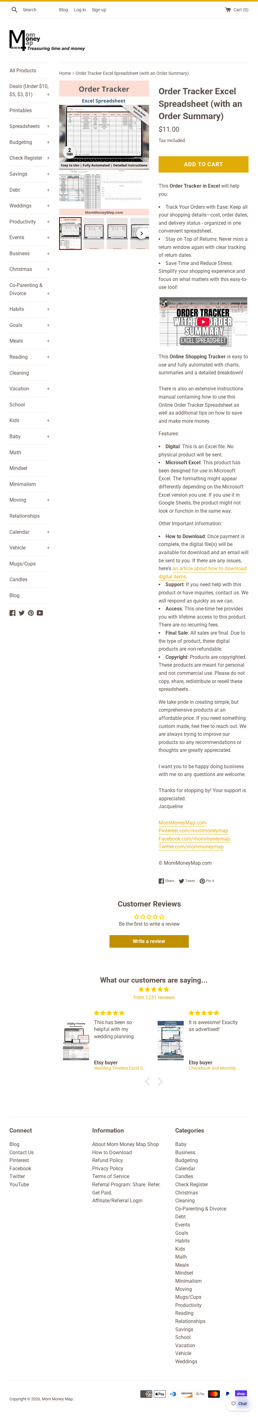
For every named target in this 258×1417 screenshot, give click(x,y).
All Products (22, 71)
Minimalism (22, 484)
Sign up (99, 10)
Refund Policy (107, 1160)
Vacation (29, 389)
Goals (29, 325)
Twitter (17, 1176)
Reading (29, 357)
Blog (63, 10)
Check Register (29, 158)
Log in (80, 10)
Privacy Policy (107, 1169)
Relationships (24, 516)
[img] (154, 989)
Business (29, 253)
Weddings (29, 206)
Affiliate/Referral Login (117, 1201)
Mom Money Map (57, 1399)
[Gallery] (104, 166)
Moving (29, 500)
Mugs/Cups (22, 564)
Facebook (20, 1169)
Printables (20, 110)
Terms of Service (110, 1176)
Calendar (29, 532)
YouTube (19, 1185)
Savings (29, 174)
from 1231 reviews (154, 998)
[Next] (140, 148)
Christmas (29, 269)
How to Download (112, 1152)
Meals (29, 341)
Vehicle (29, 548)
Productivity (29, 222)
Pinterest (19, 1160)
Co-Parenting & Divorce (29, 289)
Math (15, 452)
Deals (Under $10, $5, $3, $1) (29, 90)
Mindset (18, 468)
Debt (29, 190)
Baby (29, 436)
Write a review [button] (149, 941)
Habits (29, 309)
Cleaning (19, 373)
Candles (18, 579)
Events (29, 237)
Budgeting (29, 142)
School (17, 405)
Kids (29, 420)
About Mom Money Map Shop (125, 1144)
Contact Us (21, 1152)
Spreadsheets (29, 126)
